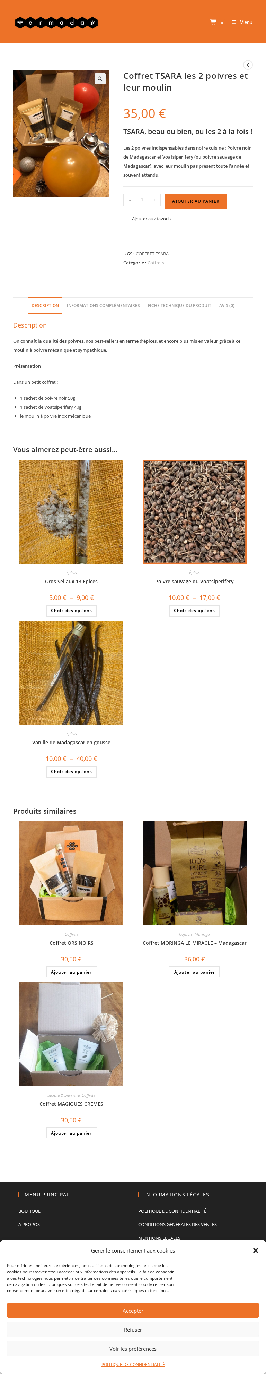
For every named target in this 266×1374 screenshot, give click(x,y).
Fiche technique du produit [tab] (179, 305)
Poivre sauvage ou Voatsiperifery (194, 581)
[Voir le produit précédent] (248, 65)
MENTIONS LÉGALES (159, 1238)
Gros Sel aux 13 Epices (71, 581)
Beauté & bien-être (63, 1095)
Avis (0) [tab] (226, 305)
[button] (255, 1250)
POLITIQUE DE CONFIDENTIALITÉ (133, 1364)
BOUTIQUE (29, 1211)
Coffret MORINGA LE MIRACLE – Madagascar (195, 943)
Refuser (133, 1329)
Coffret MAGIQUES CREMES (71, 1104)
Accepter (133, 1310)
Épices (71, 573)
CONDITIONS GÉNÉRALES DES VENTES (177, 1224)
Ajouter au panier (196, 201)
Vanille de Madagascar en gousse (71, 742)
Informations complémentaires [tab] (103, 305)
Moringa (202, 934)
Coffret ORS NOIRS (72, 943)
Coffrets (156, 263)
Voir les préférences (133, 1348)
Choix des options (71, 610)
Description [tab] (45, 305)
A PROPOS (29, 1224)
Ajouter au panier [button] (71, 972)
